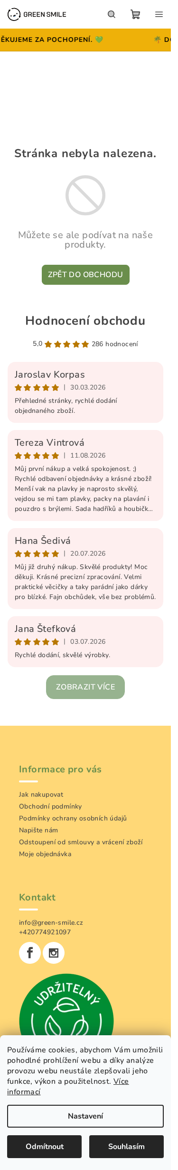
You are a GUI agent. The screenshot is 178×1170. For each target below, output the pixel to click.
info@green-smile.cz (51, 922)
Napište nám (38, 830)
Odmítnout (45, 1146)
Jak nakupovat (41, 794)
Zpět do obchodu (85, 275)
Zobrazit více (85, 687)
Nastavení (85, 1116)
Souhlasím (126, 1146)
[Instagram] (54, 953)
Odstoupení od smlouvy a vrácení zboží (81, 842)
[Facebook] (30, 953)
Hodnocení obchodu (85, 320)
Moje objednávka (45, 854)
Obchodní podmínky (50, 806)
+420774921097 (45, 932)
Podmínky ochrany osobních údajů (73, 818)
